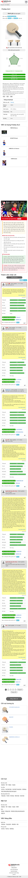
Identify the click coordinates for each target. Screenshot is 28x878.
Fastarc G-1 (17, 681)
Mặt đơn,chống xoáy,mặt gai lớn (17, 811)
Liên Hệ (14, 874)
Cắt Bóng (24, 789)
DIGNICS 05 (18, 551)
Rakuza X (18, 317)
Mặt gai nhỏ (7, 811)
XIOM (17, 806)
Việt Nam (3, 824)
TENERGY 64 (18, 319)
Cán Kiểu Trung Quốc (16, 789)
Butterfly (3, 784)
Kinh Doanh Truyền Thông (14, 872)
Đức (17, 824)
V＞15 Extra (18, 379)
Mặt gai (2, 811)
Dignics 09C (18, 679)
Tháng (25, 280)
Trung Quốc (8, 824)
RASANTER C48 (19, 480)
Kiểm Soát (17, 795)
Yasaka (13, 784)
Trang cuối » (14, 692)
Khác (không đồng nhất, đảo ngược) (8, 791)
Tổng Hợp (3, 795)
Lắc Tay (2, 789)
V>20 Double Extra (19, 431)
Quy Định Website (14, 871)
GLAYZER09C (19, 429)
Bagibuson (8, 389)
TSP (6, 784)
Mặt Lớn (3, 813)
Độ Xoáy (12, 795)
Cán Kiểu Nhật (8, 789)
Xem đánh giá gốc (21, 295)
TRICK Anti (17, 483)
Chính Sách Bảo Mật (14, 869)
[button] (14, 30)
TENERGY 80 (18, 553)
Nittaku (9, 784)
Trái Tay (7, 828)
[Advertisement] (14, 185)
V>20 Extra (17, 381)
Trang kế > (20, 689)
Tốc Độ (7, 795)
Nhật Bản (14, 824)
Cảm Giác (22, 795)
